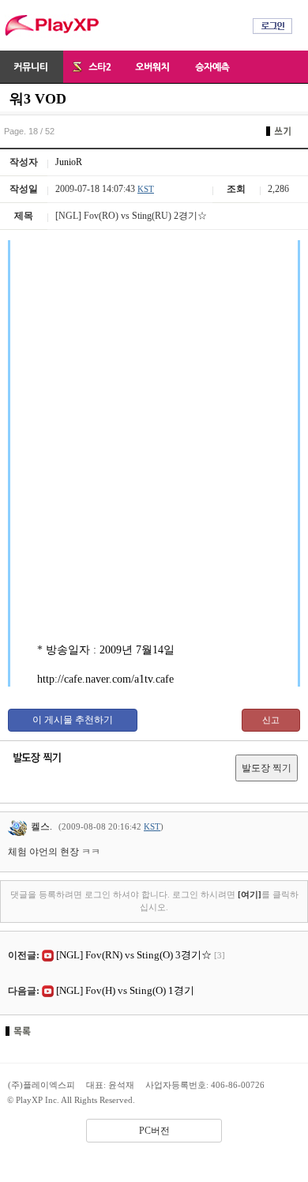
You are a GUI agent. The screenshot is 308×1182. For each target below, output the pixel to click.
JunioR (68, 162)
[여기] (249, 894)
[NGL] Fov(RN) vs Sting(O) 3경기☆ (134, 955)
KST (145, 189)
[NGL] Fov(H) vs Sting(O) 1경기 (125, 990)
